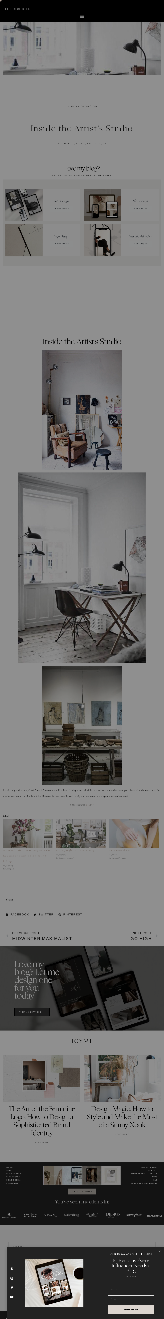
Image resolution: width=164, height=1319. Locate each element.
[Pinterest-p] (12, 1269)
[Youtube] (12, 1297)
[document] (82, 659)
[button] (159, 1251)
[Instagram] (12, 1278)
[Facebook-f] (12, 1287)
